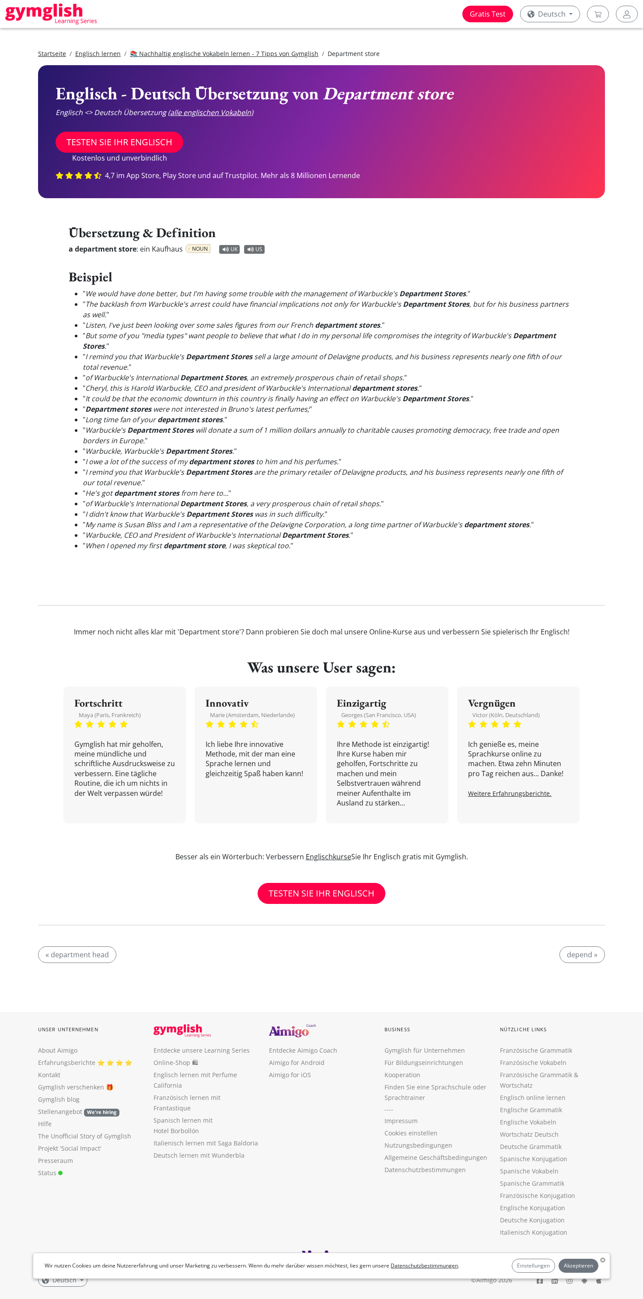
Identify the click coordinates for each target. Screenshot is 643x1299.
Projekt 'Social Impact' (69, 1148)
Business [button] (397, 1029)
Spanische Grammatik (532, 1183)
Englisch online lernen (533, 1097)
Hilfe (45, 1124)
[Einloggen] (627, 14)
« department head (77, 954)
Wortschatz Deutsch (529, 1134)
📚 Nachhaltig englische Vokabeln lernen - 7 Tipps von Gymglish (224, 53)
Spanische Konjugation (533, 1159)
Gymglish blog (59, 1099)
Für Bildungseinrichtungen (423, 1062)
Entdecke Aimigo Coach (303, 1050)
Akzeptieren (578, 1265)
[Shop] (598, 14)
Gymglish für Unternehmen (424, 1050)
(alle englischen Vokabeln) (210, 112)
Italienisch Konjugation (533, 1232)
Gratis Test (488, 14)
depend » (582, 954)
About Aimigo (57, 1050)
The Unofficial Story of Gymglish (84, 1136)
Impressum (401, 1121)
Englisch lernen (98, 53)
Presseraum (55, 1160)
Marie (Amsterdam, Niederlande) (252, 715)
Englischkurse (328, 856)
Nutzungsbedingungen (418, 1145)
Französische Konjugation (537, 1195)
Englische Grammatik (531, 1110)
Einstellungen (533, 1265)
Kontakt (49, 1075)
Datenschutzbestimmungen (424, 1265)
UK (234, 249)
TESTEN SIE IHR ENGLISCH (119, 142)
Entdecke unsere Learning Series (202, 1050)
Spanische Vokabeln (529, 1171)
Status (48, 1173)
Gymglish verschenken (71, 1087)
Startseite (52, 53)
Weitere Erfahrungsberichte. (510, 793)
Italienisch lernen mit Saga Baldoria (206, 1143)
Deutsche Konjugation (532, 1220)
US (258, 249)
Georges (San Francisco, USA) (378, 715)
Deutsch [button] (551, 14)
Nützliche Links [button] (523, 1029)
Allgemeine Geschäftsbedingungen (435, 1157)
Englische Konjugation (532, 1208)
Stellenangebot (77, 1111)
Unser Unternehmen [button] (68, 1029)
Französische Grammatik (536, 1050)
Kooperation (402, 1075)
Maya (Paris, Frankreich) (110, 715)
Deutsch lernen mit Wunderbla (199, 1155)
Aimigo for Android (297, 1062)
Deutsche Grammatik (531, 1146)
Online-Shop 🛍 (176, 1062)
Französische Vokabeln (533, 1062)
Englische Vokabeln (528, 1122)
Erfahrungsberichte (66, 1062)
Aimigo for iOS (290, 1075)
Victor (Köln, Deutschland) (506, 715)
